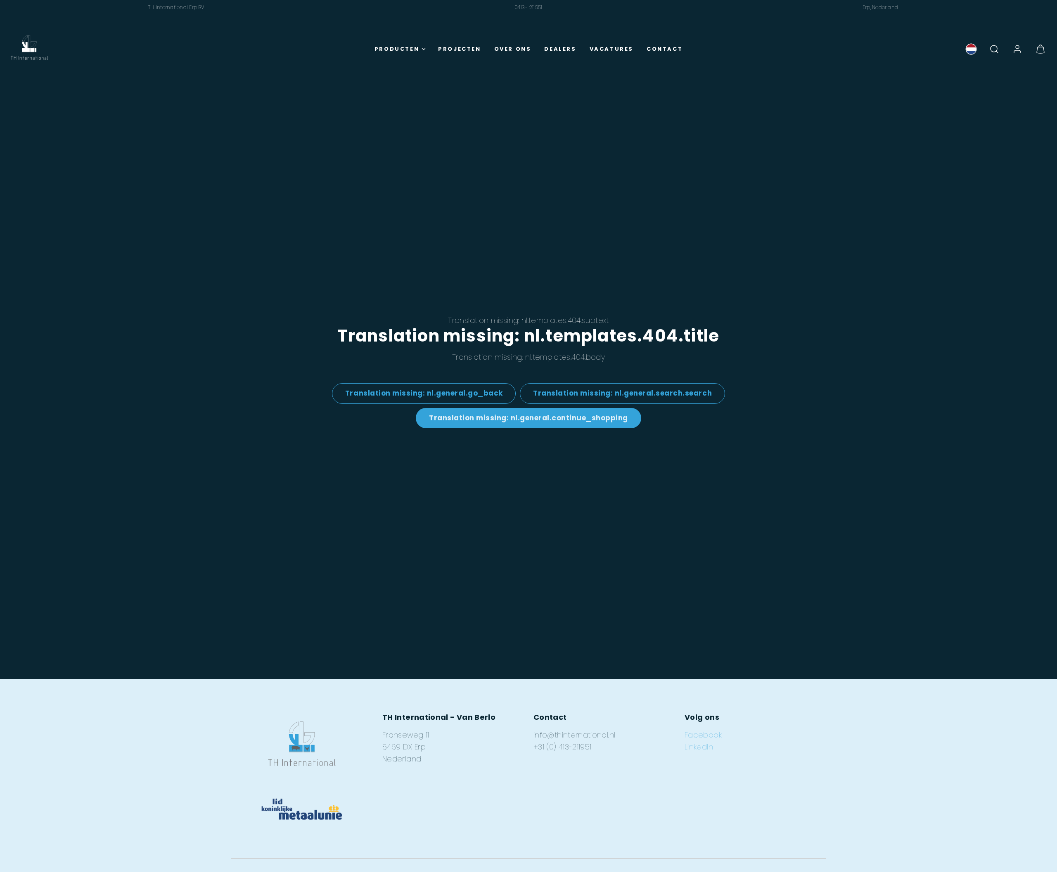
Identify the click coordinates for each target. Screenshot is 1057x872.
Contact (665, 49)
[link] (971, 49)
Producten (396, 49)
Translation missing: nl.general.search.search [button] (622, 393)
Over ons (512, 49)
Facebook (703, 735)
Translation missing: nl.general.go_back (424, 393)
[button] (994, 49)
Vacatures (611, 49)
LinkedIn (699, 747)
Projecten (459, 49)
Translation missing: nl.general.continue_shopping (528, 418)
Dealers (560, 49)
